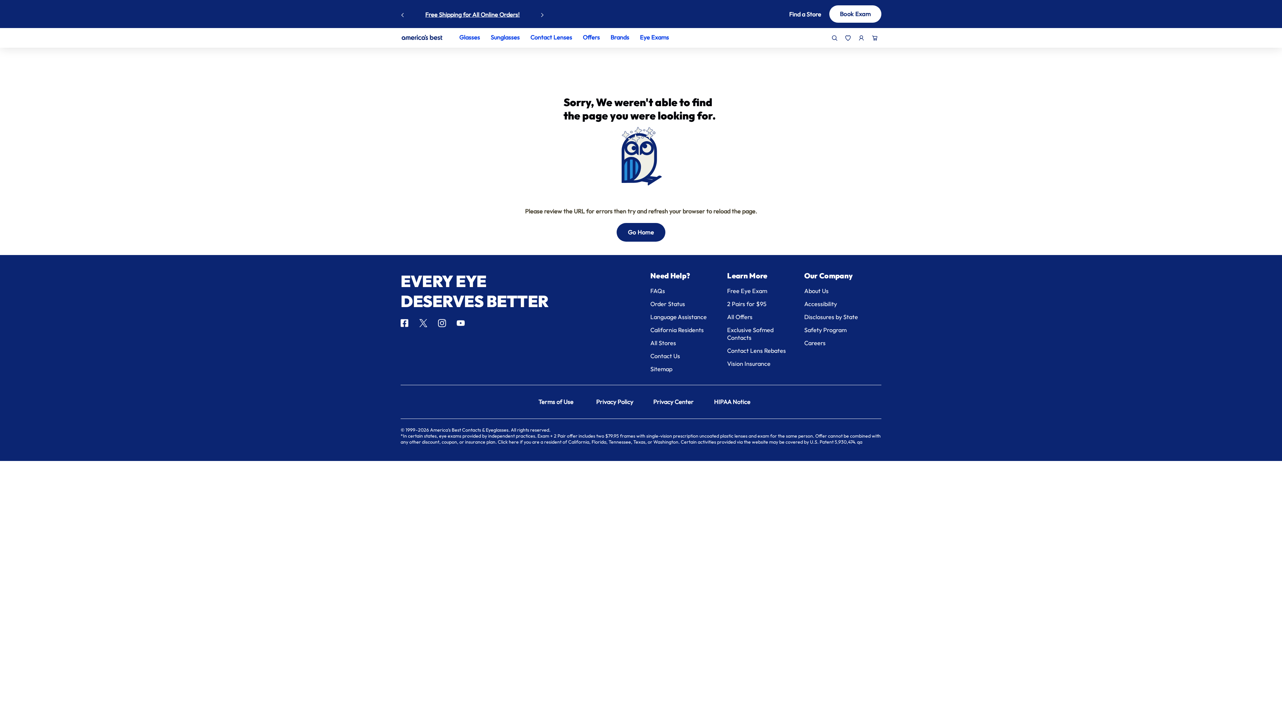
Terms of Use (556, 402)
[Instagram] (442, 323)
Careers (815, 343)
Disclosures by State (831, 317)
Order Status (667, 304)
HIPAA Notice (732, 402)
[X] (423, 323)
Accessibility (820, 304)
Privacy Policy (614, 402)
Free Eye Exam (747, 291)
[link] (422, 37)
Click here (508, 442)
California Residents (677, 330)
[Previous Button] (403, 13)
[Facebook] (404, 323)
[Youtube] (461, 323)
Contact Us (665, 356)
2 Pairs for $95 (747, 304)
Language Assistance (678, 317)
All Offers (740, 317)
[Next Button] (543, 13)
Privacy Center (673, 402)
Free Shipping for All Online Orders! (472, 14)
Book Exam (855, 14)
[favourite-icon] (848, 38)
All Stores (663, 343)
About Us (816, 291)
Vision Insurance (749, 364)
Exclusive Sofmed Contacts (750, 333)
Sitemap (661, 369)
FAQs (657, 291)
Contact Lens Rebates (756, 350)
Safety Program (825, 330)
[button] (795, 14)
